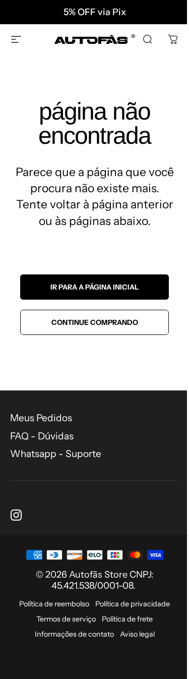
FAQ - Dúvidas (42, 436)
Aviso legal (137, 634)
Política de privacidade (132, 603)
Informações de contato (74, 634)
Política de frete (127, 619)
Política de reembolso (54, 603)
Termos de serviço (66, 619)
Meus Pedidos (41, 418)
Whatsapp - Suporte (55, 454)
